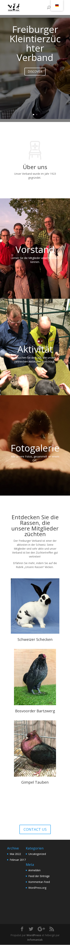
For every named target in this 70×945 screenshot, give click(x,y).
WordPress (34, 935)
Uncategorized (37, 854)
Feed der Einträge (39, 876)
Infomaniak (35, 939)
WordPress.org (37, 887)
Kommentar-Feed (39, 882)
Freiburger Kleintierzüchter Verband (35, 43)
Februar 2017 (18, 859)
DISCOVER (35, 71)
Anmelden (34, 870)
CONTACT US (35, 829)
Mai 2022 (15, 854)
